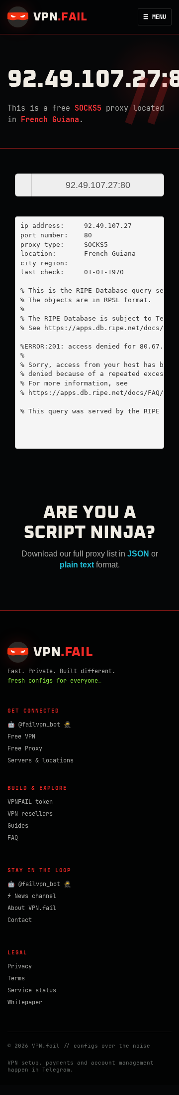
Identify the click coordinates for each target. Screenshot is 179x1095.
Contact (19, 920)
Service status (31, 990)
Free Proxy (24, 748)
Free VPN (21, 736)
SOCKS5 (88, 108)
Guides (17, 826)
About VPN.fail (31, 908)
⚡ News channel (31, 896)
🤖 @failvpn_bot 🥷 (39, 725)
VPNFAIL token (30, 802)
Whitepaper (24, 1002)
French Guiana (50, 120)
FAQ (12, 838)
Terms (16, 978)
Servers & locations (40, 760)
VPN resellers (30, 814)
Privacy (19, 966)
